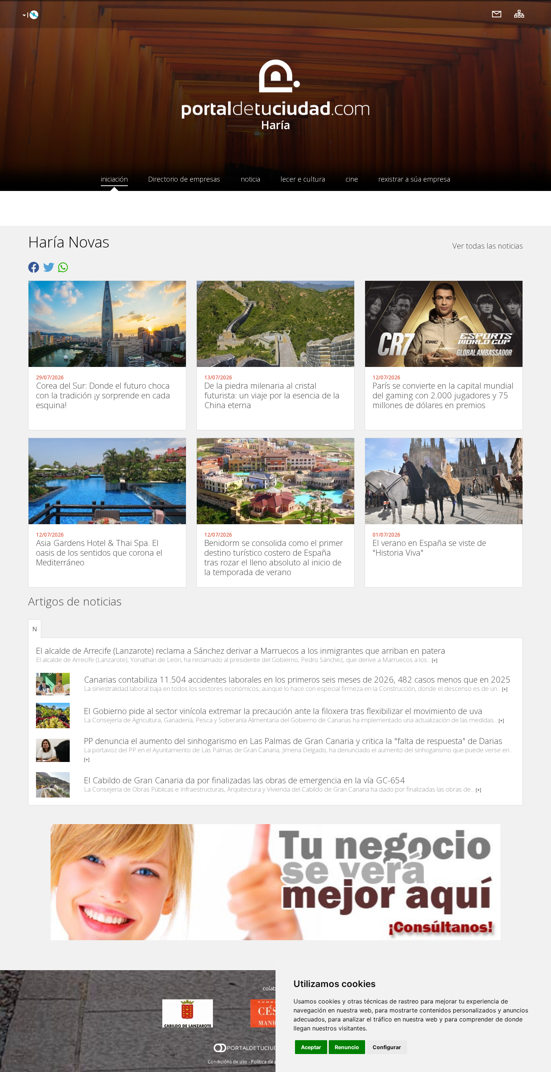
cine (352, 178)
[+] (434, 660)
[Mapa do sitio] (519, 13)
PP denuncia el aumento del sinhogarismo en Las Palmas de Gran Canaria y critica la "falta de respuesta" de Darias (293, 740)
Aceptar (311, 1047)
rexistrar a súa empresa (414, 178)
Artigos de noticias (74, 601)
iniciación (114, 178)
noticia (250, 178)
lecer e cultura (302, 178)
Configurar (387, 1047)
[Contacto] (496, 13)
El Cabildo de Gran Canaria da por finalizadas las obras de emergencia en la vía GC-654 (244, 780)
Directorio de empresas (184, 178)
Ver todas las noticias (487, 246)
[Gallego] (29, 15)
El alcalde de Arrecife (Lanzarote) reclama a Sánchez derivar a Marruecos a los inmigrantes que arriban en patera (240, 650)
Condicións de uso (227, 1062)
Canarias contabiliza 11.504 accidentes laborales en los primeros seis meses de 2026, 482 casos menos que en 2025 (297, 679)
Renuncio (347, 1047)
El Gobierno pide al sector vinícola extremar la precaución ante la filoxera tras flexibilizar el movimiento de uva (283, 711)
